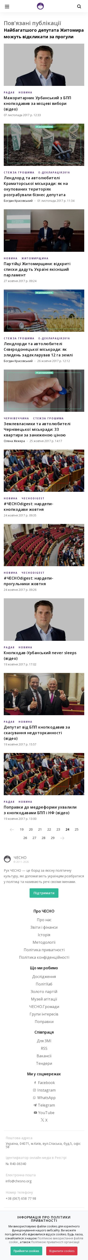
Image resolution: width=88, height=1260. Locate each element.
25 (76, 829)
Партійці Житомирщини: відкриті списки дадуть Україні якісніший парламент (37, 269)
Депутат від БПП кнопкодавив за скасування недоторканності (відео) (37, 733)
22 (49, 829)
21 (40, 829)
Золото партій (44, 991)
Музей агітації (44, 999)
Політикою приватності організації (55, 1242)
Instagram (46, 1090)
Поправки (44, 1021)
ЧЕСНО (20, 857)
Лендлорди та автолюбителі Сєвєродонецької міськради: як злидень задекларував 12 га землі (38, 349)
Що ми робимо (44, 968)
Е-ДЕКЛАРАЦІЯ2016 (54, 172)
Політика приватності (44, 949)
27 (34, 838)
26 (25, 838)
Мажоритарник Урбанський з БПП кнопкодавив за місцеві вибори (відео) (37, 103)
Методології (44, 942)
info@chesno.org (18, 1181)
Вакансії (44, 1055)
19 (21, 829)
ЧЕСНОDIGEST (33, 498)
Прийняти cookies (26, 1251)
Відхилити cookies (61, 1251)
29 (52, 838)
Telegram (46, 1105)
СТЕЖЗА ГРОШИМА (19, 172)
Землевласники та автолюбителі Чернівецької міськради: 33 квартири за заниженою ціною (37, 429)
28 (43, 838)
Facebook (46, 1082)
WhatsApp (46, 1097)
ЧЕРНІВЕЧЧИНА (16, 418)
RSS (44, 1048)
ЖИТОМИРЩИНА (35, 258)
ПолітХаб (44, 984)
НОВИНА (25, 92)
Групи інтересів (44, 1014)
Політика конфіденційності (44, 957)
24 (67, 829)
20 (31, 829)
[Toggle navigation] (7, 6)
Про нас (44, 919)
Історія (44, 934)
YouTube (45, 1112)
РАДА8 (9, 92)
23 (58, 829)
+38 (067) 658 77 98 (21, 1198)
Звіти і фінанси (44, 927)
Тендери (44, 1063)
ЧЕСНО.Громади (44, 1006)
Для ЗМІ (44, 1040)
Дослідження (44, 976)
